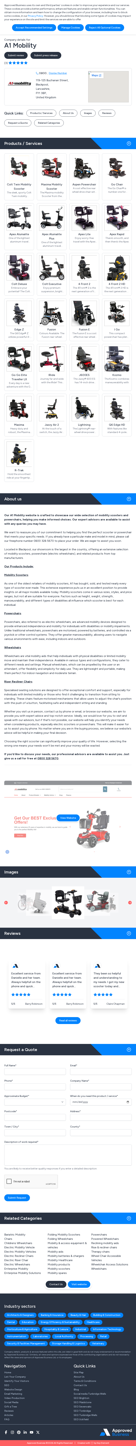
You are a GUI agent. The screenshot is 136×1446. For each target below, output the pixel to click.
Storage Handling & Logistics (68, 1343)
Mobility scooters (59, 1268)
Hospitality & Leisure (56, 1329)
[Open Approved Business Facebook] (6, 1432)
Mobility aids (55, 1251)
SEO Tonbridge (82, 1410)
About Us (68, 113)
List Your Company (15, 1376)
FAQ (6, 1419)
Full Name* (10, 1065)
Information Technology (107, 1329)
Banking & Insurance (52, 1315)
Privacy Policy (35, 15)
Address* (75, 1111)
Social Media (11, 1402)
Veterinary (98, 1343)
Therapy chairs (100, 1251)
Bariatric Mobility (14, 1234)
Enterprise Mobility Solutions (22, 1273)
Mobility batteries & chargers (66, 1256)
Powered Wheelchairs (105, 1239)
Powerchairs (99, 1234)
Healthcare (93, 1322)
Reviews (107, 113)
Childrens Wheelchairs (18, 1243)
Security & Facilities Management (26, 1343)
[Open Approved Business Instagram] (12, 1432)
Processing (86, 1336)
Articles (8, 1415)
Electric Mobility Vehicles (20, 1251)
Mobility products (59, 1264)
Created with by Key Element (93, 1443)
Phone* (8, 1080)
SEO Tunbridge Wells (85, 1415)
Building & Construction (106, 1315)
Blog (76, 1389)
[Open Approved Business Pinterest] (19, 1432)
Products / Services (41, 113)
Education (28, 1322)
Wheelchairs (99, 1268)
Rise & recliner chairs (104, 1247)
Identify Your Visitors (16, 1381)
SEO (6, 1385)
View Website (68, 817)
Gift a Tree (10, 1406)
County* (75, 1126)
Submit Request (17, 1197)
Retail (103, 1336)
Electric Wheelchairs (17, 1264)
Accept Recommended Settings (34, 27)
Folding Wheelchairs (60, 1239)
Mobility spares (57, 1273)
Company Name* (79, 1080)
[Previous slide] (6, 902)
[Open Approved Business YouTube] (31, 1432)
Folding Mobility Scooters (64, 1234)
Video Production (14, 1398)
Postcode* (10, 1111)
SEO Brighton (81, 1398)
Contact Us (56, 1284)
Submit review (16, 55)
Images (88, 113)
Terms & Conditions (85, 1381)
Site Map (79, 1372)
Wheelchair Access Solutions (109, 1264)
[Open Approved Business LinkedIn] (25, 1432)
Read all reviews (68, 1020)
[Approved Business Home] (116, 1432)
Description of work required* (21, 1141)
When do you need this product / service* (94, 1096)
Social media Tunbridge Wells (90, 1393)
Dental (11, 1322)
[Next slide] (130, 902)
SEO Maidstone (82, 1402)
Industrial (80, 1329)
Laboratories (40, 1336)
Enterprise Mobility (16, 1268)
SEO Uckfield (81, 1419)
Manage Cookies (70, 27)
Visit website (79, 1284)
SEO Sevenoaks (82, 1406)
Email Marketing (13, 1393)
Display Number (58, 73)
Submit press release (46, 55)
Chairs (8, 1239)
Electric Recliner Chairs (18, 1256)
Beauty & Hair (78, 1315)
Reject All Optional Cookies (104, 27)
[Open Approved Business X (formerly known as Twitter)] (38, 1432)
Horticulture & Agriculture (22, 1329)
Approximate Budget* (16, 1096)
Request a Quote (18, 122)
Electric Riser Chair (16, 1260)
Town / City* (11, 1126)
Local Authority (64, 1336)
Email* (73, 1065)
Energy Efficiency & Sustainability (60, 1322)
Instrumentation (16, 1336)
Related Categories (49, 122)
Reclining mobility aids (105, 1243)
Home (7, 1372)
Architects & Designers (20, 1315)
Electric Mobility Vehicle (19, 1247)
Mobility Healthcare (60, 1260)
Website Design (13, 1389)
